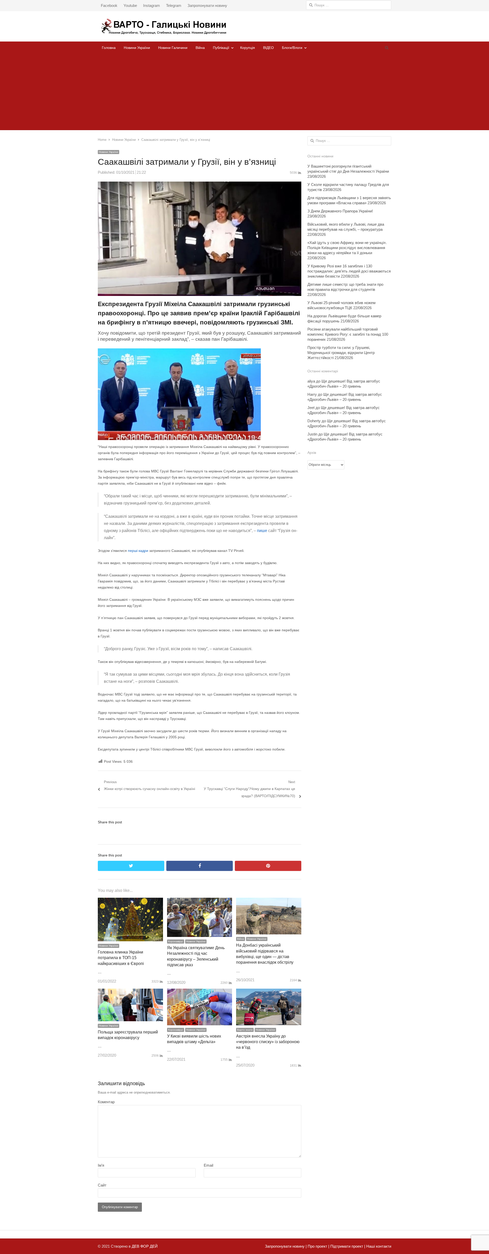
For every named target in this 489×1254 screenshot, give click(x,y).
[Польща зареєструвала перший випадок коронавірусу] (130, 992)
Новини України (137, 48)
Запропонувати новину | (286, 1246)
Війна (200, 48)
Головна (109, 48)
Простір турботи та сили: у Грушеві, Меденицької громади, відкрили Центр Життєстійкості (341, 352)
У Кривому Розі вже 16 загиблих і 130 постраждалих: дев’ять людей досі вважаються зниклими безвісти (349, 271)
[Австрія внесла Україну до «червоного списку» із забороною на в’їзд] (268, 992)
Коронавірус (175, 941)
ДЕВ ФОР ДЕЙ (145, 1246)
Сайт (102, 1185)
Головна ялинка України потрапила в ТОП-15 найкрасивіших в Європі (121, 958)
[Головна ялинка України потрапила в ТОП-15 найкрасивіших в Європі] (130, 901)
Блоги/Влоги (292, 48)
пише (262, 530)
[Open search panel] (386, 47)
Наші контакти (378, 1246)
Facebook (109, 5)
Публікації (221, 48)
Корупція (247, 48)
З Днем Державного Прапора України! (340, 211)
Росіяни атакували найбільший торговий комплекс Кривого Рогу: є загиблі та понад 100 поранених (347, 334)
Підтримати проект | (347, 1246)
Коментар (106, 1102)
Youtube (130, 5)
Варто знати (245, 1029)
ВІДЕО (268, 48)
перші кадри (138, 551)
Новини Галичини (172, 48)
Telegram (173, 5)
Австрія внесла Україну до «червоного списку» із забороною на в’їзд (268, 1042)
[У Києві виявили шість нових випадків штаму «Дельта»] (199, 992)
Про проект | (318, 1246)
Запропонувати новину (207, 5)
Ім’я (101, 1165)
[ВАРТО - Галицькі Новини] (244, 26)
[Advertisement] (244, 92)
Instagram (151, 5)
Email (208, 1165)
